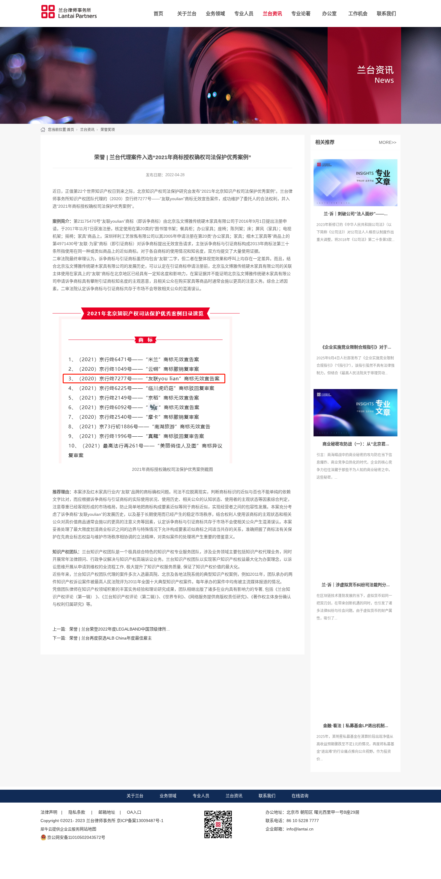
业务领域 (215, 13)
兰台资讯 (272, 13)
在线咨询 (300, 795)
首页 (158, 13)
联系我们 (386, 13)
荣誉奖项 (107, 130)
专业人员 (244, 13)
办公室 (329, 13)
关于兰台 (186, 13)
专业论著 (300, 13)
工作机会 (358, 13)
